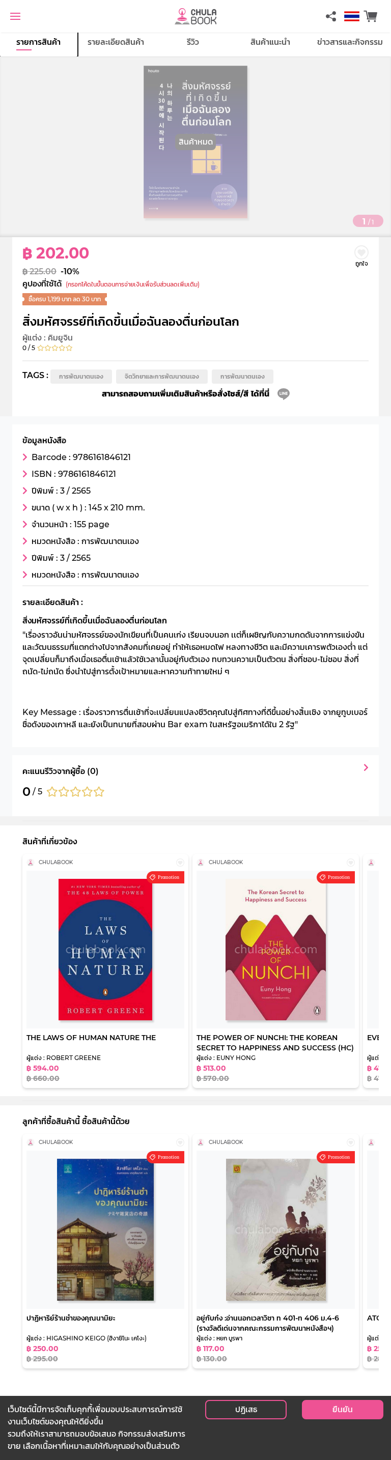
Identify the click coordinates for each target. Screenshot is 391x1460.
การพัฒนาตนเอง (81, 376)
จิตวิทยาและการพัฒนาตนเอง (162, 376)
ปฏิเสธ (246, 1409)
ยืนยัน (342, 1409)
